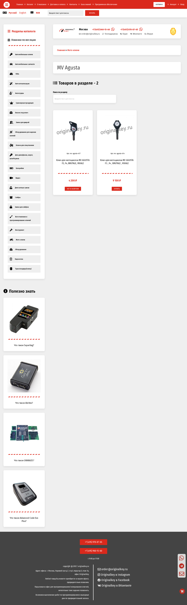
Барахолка (19, 259)
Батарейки (20, 168)
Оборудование (20, 249)
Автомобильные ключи (24, 54)
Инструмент (19, 230)
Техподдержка (111, 34)
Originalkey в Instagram (115, 575)
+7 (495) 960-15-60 (101, 29)
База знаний (86, 4)
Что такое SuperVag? (24, 345)
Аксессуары (19, 93)
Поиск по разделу (60, 92)
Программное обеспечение (106, 4)
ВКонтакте (137, 34)
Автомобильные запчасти (25, 64)
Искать (92, 13)
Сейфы (18, 197)
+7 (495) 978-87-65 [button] (93, 542)
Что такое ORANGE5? (24, 460)
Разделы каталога (23, 31)
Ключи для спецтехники (25, 145)
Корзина (159, 4)
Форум (150, 34)
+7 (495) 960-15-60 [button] (93, 550)
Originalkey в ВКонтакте (116, 585)
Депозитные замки (22, 188)
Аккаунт (173, 4)
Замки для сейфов (22, 207)
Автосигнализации (22, 84)
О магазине (41, 4)
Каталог (30, 4)
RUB (38, 12)
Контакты (73, 4)
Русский (13, 12)
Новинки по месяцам (23, 39)
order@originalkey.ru (90, 34)
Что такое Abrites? (24, 403)
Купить (117, 189)
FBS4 (17, 74)
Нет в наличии (73, 189)
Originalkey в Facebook (115, 580)
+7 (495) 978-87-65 (129, 29)
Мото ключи (20, 240)
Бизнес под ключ (21, 113)
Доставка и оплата (58, 4)
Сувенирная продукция (24, 103)
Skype (125, 34)
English (22, 12)
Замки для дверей (22, 122)
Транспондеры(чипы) (23, 269)
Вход (182, 4)
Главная (19, 4)
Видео (18, 178)
